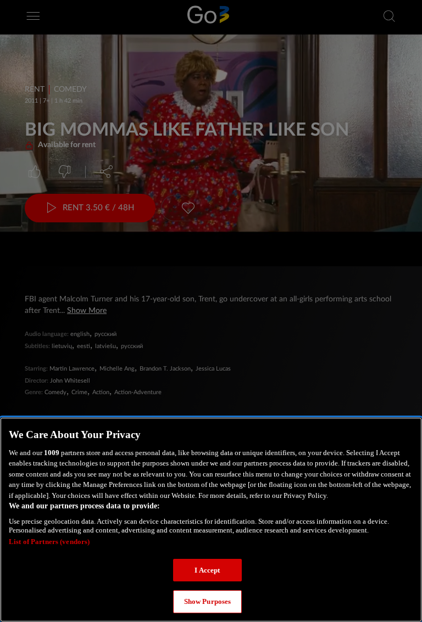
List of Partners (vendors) (49, 541)
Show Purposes (207, 601)
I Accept (207, 570)
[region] (211, 519)
